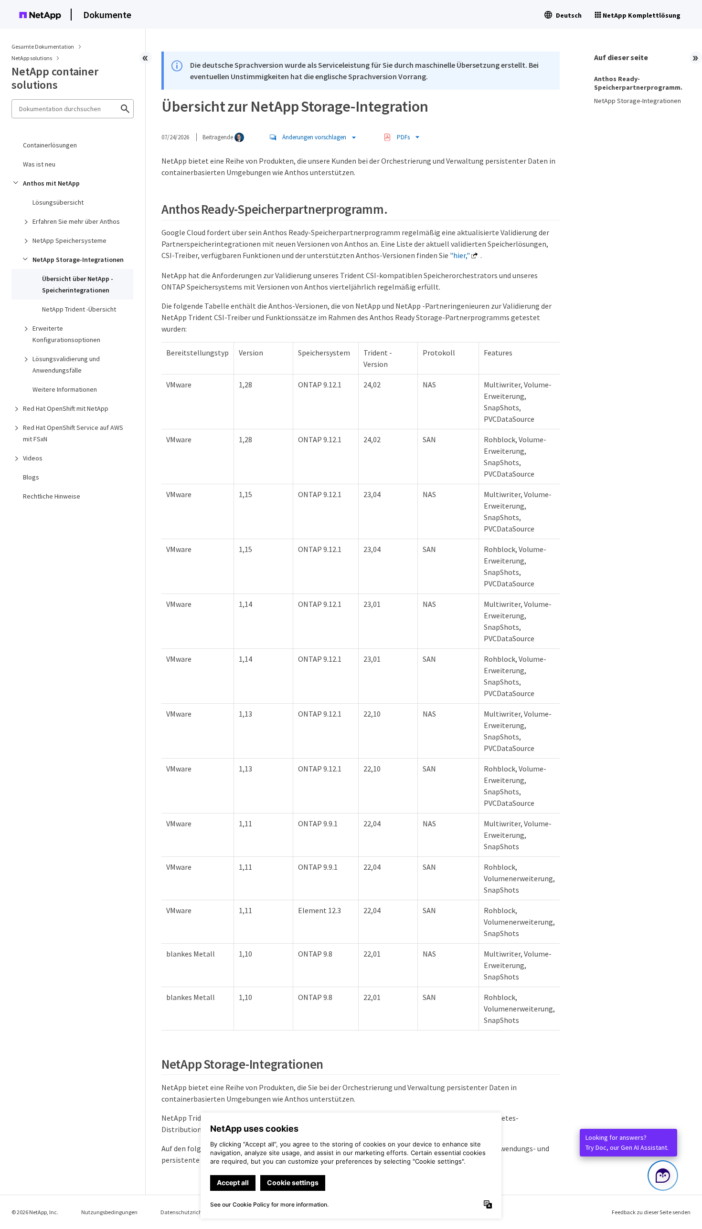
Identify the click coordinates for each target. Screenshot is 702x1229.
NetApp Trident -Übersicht (79, 309)
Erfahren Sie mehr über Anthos (76, 221)
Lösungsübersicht (58, 202)
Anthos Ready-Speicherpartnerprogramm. (638, 83)
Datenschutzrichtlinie (187, 1212)
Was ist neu (39, 164)
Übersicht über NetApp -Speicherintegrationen (77, 284)
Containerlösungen (50, 145)
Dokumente (107, 15)
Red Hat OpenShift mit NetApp (65, 408)
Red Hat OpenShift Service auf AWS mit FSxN (73, 433)
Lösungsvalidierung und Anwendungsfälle (66, 364)
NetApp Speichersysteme (69, 240)
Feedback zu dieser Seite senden (651, 1212)
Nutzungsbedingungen (109, 1212)
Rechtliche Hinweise (51, 496)
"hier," (460, 255)
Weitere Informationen (64, 389)
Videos (33, 458)
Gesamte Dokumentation (42, 46)
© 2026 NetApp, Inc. (34, 1212)
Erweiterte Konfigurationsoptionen (66, 334)
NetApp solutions (32, 58)
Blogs (31, 477)
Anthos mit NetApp (51, 183)
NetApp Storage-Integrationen (78, 259)
